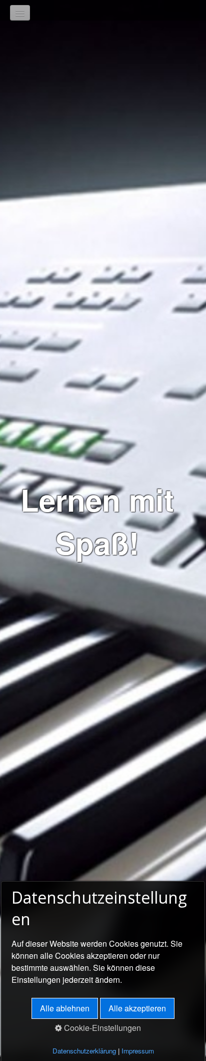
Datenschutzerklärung (84, 1050)
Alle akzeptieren (137, 1008)
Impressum (138, 1050)
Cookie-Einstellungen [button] (101, 1027)
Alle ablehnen (65, 1008)
